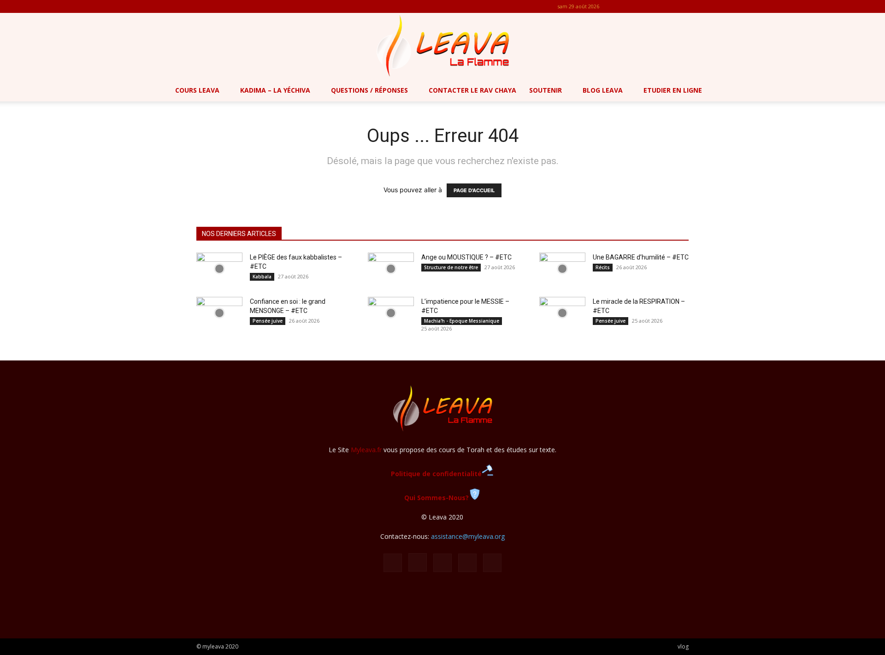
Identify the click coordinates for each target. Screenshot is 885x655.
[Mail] (651, 6)
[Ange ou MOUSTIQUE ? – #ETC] (391, 269)
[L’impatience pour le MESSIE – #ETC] (391, 313)
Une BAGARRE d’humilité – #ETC (641, 257)
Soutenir (545, 90)
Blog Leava (603, 90)
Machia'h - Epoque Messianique (461, 321)
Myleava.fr (366, 449)
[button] (874, 91)
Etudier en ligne (672, 90)
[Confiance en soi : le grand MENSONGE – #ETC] (219, 313)
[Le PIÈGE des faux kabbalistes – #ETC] (219, 269)
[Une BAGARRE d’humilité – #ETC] (562, 269)
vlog (683, 646)
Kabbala (262, 276)
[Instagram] (636, 6)
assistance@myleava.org (468, 536)
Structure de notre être (451, 267)
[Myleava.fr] (442, 46)
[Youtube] (682, 6)
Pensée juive (268, 321)
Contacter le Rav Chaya (472, 90)
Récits (603, 267)
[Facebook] (621, 6)
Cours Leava (197, 90)
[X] (666, 6)
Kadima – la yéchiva (275, 90)
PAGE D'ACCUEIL (474, 190)
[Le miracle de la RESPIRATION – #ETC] (562, 313)
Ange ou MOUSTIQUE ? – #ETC (466, 257)
